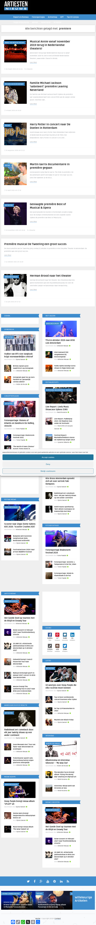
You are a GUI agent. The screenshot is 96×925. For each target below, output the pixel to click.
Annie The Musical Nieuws (14, 43)
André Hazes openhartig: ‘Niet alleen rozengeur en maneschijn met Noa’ (64, 509)
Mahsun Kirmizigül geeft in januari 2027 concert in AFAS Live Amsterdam (24, 675)
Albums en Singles (53, 744)
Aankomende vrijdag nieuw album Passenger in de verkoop (52, 906)
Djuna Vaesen (20, 359)
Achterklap (52, 17)
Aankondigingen (11, 277)
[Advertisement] (20, 479)
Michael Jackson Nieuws (14, 84)
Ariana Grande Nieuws (11, 894)
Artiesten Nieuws (62, 346)
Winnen (35, 22)
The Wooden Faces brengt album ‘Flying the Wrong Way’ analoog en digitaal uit (65, 774)
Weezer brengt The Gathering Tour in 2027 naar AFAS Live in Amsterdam (24, 689)
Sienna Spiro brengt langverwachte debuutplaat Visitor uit (24, 815)
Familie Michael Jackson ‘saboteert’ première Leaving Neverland (49, 86)
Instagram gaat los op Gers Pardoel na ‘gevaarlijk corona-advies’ (23, 379)
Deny (48, 464)
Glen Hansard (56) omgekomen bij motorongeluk (61, 354)
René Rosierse (62, 412)
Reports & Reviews (21, 17)
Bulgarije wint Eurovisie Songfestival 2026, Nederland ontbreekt (22, 538)
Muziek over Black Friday (64, 720)
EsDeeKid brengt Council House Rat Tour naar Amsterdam (22, 661)
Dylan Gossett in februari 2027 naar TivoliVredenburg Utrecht (24, 632)
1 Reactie (29, 69)
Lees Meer (33, 62)
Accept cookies (48, 457)
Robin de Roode (21, 384)
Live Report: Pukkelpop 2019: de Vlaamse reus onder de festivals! (63, 421)
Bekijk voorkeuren (48, 471)
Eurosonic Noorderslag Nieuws (58, 390)
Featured (49, 533)
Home (37, 918)
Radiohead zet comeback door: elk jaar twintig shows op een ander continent (65, 495)
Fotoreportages (38, 17)
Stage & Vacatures (21, 22)
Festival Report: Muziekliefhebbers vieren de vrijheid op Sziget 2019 (64, 437)
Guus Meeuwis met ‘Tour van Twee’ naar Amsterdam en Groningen (24, 747)
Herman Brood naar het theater (50, 275)
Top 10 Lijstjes (73, 17)
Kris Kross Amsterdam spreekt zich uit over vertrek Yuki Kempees (60, 481)
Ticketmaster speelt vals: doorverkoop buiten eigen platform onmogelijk (23, 760)
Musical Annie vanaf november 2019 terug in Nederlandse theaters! (50, 45)
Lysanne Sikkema (63, 442)
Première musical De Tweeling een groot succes (35, 244)
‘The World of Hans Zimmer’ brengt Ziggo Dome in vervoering (23, 449)
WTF (62, 17)
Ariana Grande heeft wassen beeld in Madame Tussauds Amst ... (18, 906)
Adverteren (45, 22)
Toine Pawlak (20, 429)
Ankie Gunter (42, 902)
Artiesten (57, 22)
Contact (57, 918)
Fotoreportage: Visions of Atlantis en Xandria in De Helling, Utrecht (19, 423)
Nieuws (7, 126)
